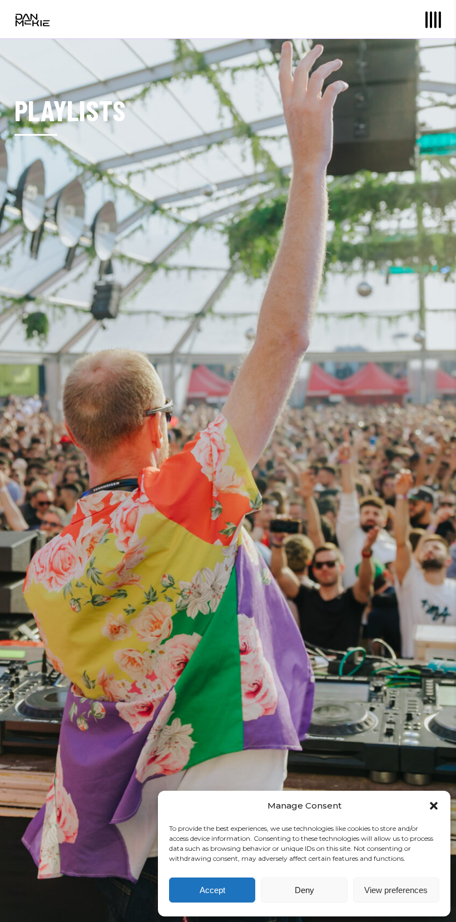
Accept (212, 890)
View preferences (396, 890)
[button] (433, 805)
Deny (304, 890)
